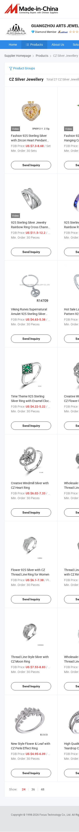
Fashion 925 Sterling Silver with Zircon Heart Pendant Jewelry (29, 140)
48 (42, 789)
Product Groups (24, 68)
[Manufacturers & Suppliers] (32, 8)
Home (13, 44)
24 (23, 789)
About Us (58, 44)
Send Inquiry (31, 165)
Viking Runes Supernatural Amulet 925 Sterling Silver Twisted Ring (29, 313)
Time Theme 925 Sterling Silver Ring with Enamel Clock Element (30, 400)
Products (36, 44)
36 (33, 789)
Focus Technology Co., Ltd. (56, 814)
